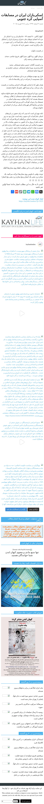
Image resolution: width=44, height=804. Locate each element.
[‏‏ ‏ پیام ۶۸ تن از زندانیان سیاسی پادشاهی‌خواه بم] (22, 356)
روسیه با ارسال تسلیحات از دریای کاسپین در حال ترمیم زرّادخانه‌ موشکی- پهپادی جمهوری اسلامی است (27, 715)
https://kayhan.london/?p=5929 (31, 201)
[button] (41, 3)
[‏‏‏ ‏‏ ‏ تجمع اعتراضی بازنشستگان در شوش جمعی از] (22, 442)
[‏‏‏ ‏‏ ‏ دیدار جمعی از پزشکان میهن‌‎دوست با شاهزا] (22, 270)
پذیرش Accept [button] (26, 801)
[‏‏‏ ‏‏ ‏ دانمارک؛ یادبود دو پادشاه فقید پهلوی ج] (22, 313)
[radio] (42, 180)
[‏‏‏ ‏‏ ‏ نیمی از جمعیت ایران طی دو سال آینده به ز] (22, 399)
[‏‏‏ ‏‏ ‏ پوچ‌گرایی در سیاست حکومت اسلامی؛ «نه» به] (22, 485)
